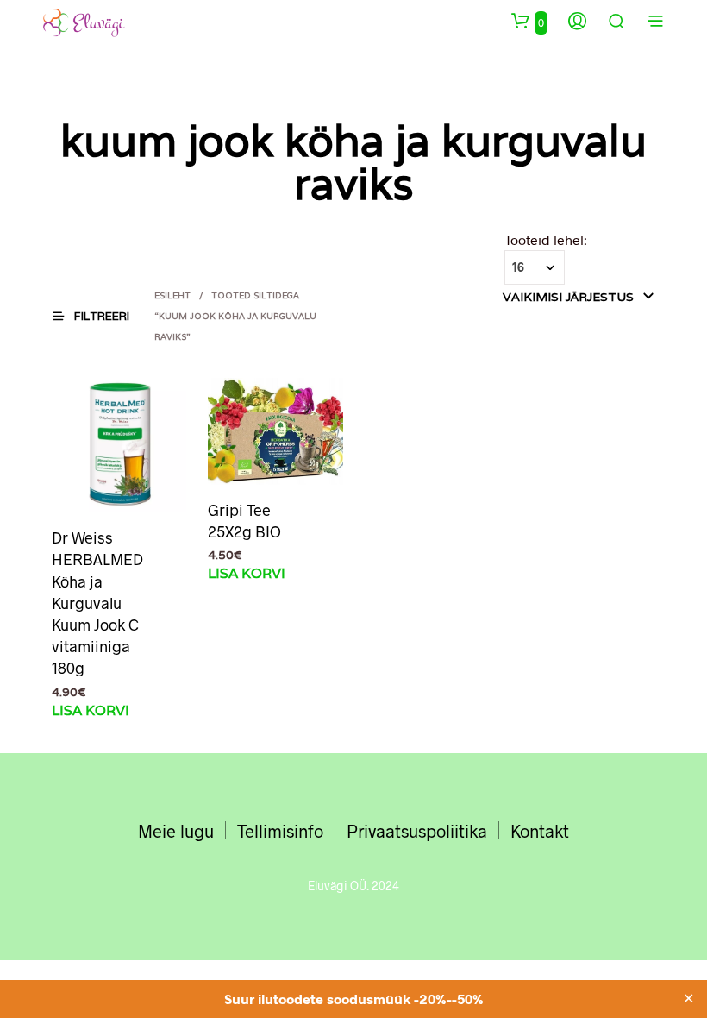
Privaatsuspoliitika (417, 830)
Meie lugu (176, 830)
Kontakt (539, 830)
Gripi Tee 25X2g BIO (244, 520)
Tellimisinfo (280, 830)
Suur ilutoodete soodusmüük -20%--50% (354, 998)
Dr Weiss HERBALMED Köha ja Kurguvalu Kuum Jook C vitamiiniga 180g (97, 602)
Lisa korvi (90, 710)
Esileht (172, 295)
